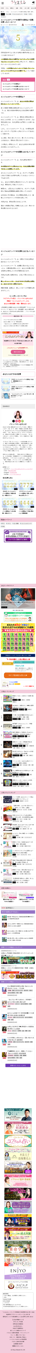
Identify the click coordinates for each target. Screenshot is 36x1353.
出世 (29, 1030)
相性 (29, 764)
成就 (21, 821)
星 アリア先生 (18, 662)
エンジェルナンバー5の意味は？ (12, 83)
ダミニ (9, 1030)
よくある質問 (22, 1316)
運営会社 (5, 1316)
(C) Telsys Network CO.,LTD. (18, 1349)
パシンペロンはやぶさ (30, 24)
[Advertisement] (18, 229)
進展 (18, 738)
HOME (2, 8)
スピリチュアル (16, 821)
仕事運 (19, 1030)
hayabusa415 (13, 472)
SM (28, 828)
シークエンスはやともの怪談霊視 (18, 1339)
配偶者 (24, 1055)
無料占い (12, 8)
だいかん (10, 1017)
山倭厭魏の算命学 (18, 1343)
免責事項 (8, 1314)
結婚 (17, 8)
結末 (9, 1006)
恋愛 (29, 736)
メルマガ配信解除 (12, 1316)
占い (19, 699)
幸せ (26, 14)
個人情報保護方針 (15, 364)
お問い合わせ (29, 1316)
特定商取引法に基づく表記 (27, 1312)
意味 (22, 837)
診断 (14, 828)
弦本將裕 (28, 699)
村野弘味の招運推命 (18, 1324)
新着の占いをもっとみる (18, 1065)
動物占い (14, 701)
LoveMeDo (10, 1055)
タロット (14, 711)
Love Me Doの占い (18, 1326)
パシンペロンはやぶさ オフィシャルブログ (22, 469)
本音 (14, 757)
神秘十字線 (19, 864)
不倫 (21, 1055)
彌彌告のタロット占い (18, 1346)
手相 (23, 864)
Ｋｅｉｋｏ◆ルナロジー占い (18, 1335)
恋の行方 (26, 990)
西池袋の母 (31, 745)
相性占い (14, 736)
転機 (26, 1030)
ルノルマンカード (28, 837)
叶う (31, 14)
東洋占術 (16, 1055)
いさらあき (25, 764)
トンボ (18, 854)
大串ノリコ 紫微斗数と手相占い (18, 1337)
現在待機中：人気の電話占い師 (19, 659)
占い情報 (9, 14)
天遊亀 (9, 990)
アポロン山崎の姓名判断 (18, 1341)
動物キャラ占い (28, 873)
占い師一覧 (27, 1314)
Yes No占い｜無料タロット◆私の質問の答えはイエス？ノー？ (17, 603)
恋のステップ (19, 809)
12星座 (26, 882)
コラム (7, 8)
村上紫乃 (14, 786)
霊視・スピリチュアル (17, 990)
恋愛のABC (15, 811)
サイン (4, 16)
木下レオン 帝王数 (18, 1321)
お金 (23, 1030)
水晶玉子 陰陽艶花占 (18, 1328)
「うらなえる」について (8, 1312)
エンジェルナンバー (18, 14)
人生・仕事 (26, 8)
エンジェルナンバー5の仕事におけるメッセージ (16, 89)
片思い (21, 8)
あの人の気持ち (21, 736)
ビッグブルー (11, 1003)
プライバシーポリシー (17, 1314)
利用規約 (28, 364)
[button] (18, 598)
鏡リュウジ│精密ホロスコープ (18, 1330)
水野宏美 (10, 1041)
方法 (29, 819)
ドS (31, 828)
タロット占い (4, 607)
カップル (25, 809)
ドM (20, 828)
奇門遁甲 (28, 727)
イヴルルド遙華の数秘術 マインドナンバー (18, 1332)
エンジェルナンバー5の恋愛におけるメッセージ (16, 86)
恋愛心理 (24, 828)
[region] (18, 599)
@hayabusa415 (12, 470)
